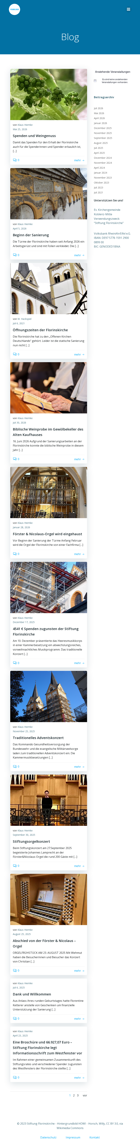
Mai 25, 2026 (20, 129)
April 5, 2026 (19, 228)
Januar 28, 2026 (21, 527)
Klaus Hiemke (25, 124)
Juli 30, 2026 (19, 422)
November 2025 (103, 133)
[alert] (112, 81)
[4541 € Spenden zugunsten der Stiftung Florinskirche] (48, 587)
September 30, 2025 (24, 834)
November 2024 (103, 162)
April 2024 (99, 167)
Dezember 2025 (103, 128)
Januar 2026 (100, 123)
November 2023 (103, 177)
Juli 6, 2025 (19, 987)
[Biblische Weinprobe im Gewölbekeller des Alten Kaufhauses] (48, 388)
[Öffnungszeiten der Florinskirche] (48, 288)
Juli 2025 (98, 147)
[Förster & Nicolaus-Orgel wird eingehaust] (48, 492)
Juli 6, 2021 (19, 323)
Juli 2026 (98, 108)
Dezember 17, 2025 (24, 622)
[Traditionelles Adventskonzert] (48, 696)
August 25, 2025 (22, 934)
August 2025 (101, 143)
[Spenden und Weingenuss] (48, 94)
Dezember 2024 (103, 157)
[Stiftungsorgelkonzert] (48, 800)
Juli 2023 (98, 187)
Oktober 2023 (101, 182)
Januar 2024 (100, 172)
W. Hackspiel (24, 318)
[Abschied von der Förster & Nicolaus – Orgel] (48, 899)
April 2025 (99, 152)
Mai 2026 (99, 113)
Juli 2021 (98, 192)
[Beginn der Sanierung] (48, 193)
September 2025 (103, 138)
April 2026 (99, 118)
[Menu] (128, 9)
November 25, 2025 (24, 731)
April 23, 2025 (20, 1035)
